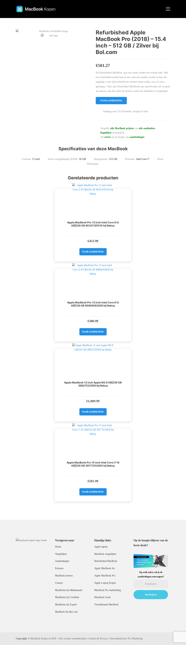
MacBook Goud (102, 597)
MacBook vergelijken (105, 554)
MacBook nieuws (64, 575)
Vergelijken (61, 554)
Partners (59, 568)
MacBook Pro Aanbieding (107, 590)
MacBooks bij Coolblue (67, 597)
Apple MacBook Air (104, 568)
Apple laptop (101, 546)
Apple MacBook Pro (104, 575)
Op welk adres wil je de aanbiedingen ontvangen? (151, 574)
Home (58, 546)
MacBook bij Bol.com (66, 611)
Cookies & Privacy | (98, 638)
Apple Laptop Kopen (105, 583)
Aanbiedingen (62, 561)
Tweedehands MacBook (106, 604)
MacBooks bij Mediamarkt (68, 590)
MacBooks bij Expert (66, 604)
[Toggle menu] (168, 9)
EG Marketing (135, 638)
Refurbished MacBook (105, 561)
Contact (59, 583)
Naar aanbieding (111, 100)
